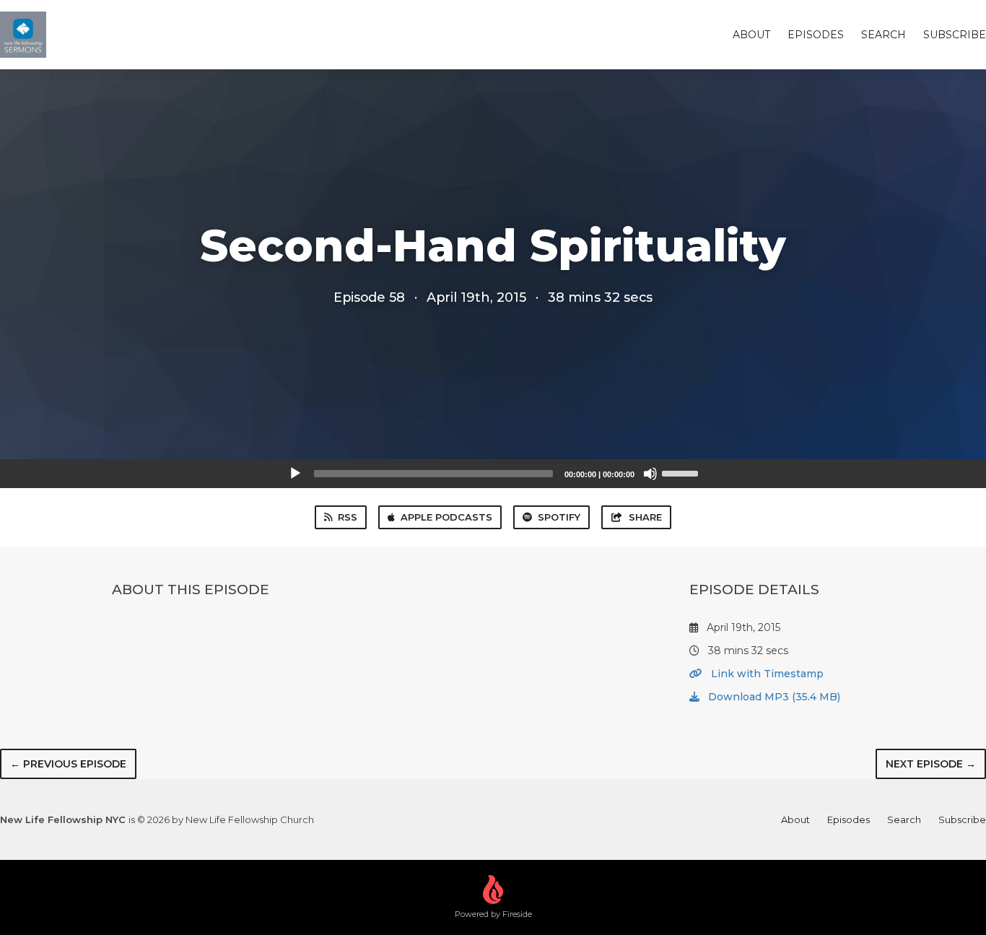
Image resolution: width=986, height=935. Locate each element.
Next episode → (931, 763)
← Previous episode (68, 763)
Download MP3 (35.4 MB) (772, 696)
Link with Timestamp (766, 673)
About (751, 34)
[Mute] (650, 473)
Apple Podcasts (446, 517)
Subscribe (954, 34)
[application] (493, 473)
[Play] (295, 473)
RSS (347, 517)
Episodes (816, 34)
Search (883, 34)
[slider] (682, 472)
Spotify (559, 517)
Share (645, 517)
